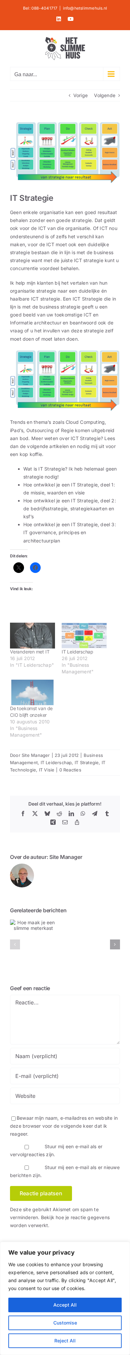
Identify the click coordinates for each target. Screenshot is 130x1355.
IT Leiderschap (77, 651)
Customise (65, 1323)
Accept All (65, 1305)
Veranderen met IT (29, 651)
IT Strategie (87, 762)
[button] (15, 944)
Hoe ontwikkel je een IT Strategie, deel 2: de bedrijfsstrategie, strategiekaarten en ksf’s (69, 508)
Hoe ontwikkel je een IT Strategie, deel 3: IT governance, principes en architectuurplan (69, 532)
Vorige (80, 95)
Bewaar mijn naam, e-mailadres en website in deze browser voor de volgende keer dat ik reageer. (64, 1126)
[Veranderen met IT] (32, 635)
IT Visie (47, 769)
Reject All (65, 1340)
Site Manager (36, 755)
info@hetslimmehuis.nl (85, 8)
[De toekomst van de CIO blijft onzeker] (32, 692)
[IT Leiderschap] (84, 635)
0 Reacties (70, 769)
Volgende (104, 95)
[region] (65, 1298)
